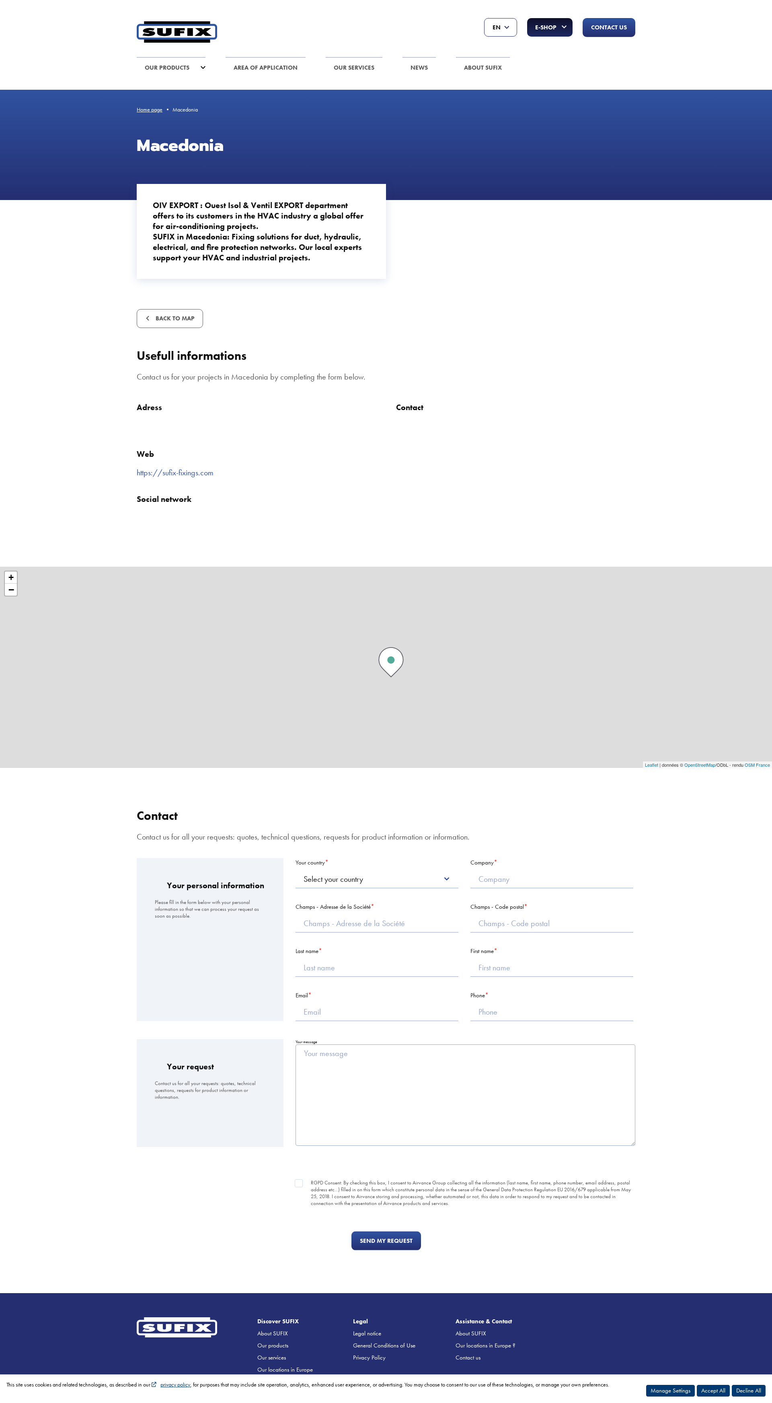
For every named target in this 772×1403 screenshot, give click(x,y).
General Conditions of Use (384, 1345)
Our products (167, 68)
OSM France (757, 764)
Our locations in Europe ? (485, 1345)
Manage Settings (670, 1390)
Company (482, 862)
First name (482, 951)
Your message (306, 1041)
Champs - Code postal (497, 907)
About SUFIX (483, 68)
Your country (310, 862)
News (419, 68)
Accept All (713, 1390)
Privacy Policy (369, 1357)
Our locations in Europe (285, 1370)
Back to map (174, 318)
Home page (149, 109)
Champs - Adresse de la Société (333, 907)
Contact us (609, 27)
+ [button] (11, 577)
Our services (354, 68)
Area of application (266, 68)
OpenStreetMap (699, 764)
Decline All (748, 1390)
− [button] (11, 589)
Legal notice (367, 1333)
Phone (477, 995)
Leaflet (651, 764)
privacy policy (175, 1384)
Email (302, 995)
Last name (307, 951)
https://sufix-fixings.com (175, 472)
